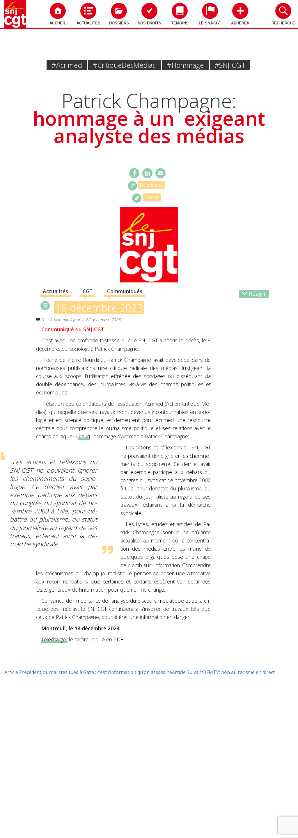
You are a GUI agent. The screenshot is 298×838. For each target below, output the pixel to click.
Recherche (283, 23)
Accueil (57, 23)
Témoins (180, 23)
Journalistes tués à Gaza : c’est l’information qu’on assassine (88, 672)
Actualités (88, 23)
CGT (88, 291)
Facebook (134, 173)
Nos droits (149, 23)
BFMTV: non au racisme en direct (223, 672)
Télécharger (54, 639)
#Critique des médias (124, 65)
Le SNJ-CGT (210, 23)
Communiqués (124, 291)
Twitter (147, 173)
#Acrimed (67, 65)
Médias (151, 197)
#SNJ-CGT (229, 65)
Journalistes (152, 185)
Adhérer (240, 23)
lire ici (84, 436)
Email (160, 173)
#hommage (185, 65)
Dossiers (119, 23)
